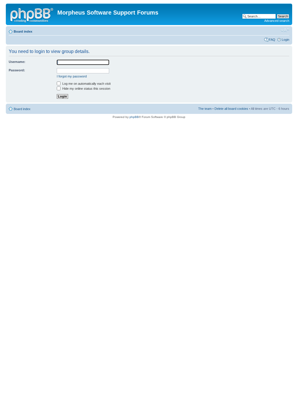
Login (285, 39)
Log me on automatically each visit (86, 83)
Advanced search (276, 20)
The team (205, 108)
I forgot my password (72, 76)
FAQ (272, 39)
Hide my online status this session (85, 88)
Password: (17, 70)
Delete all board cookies (231, 108)
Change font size (285, 30)
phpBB (134, 117)
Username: (17, 61)
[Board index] (32, 14)
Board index (23, 31)
